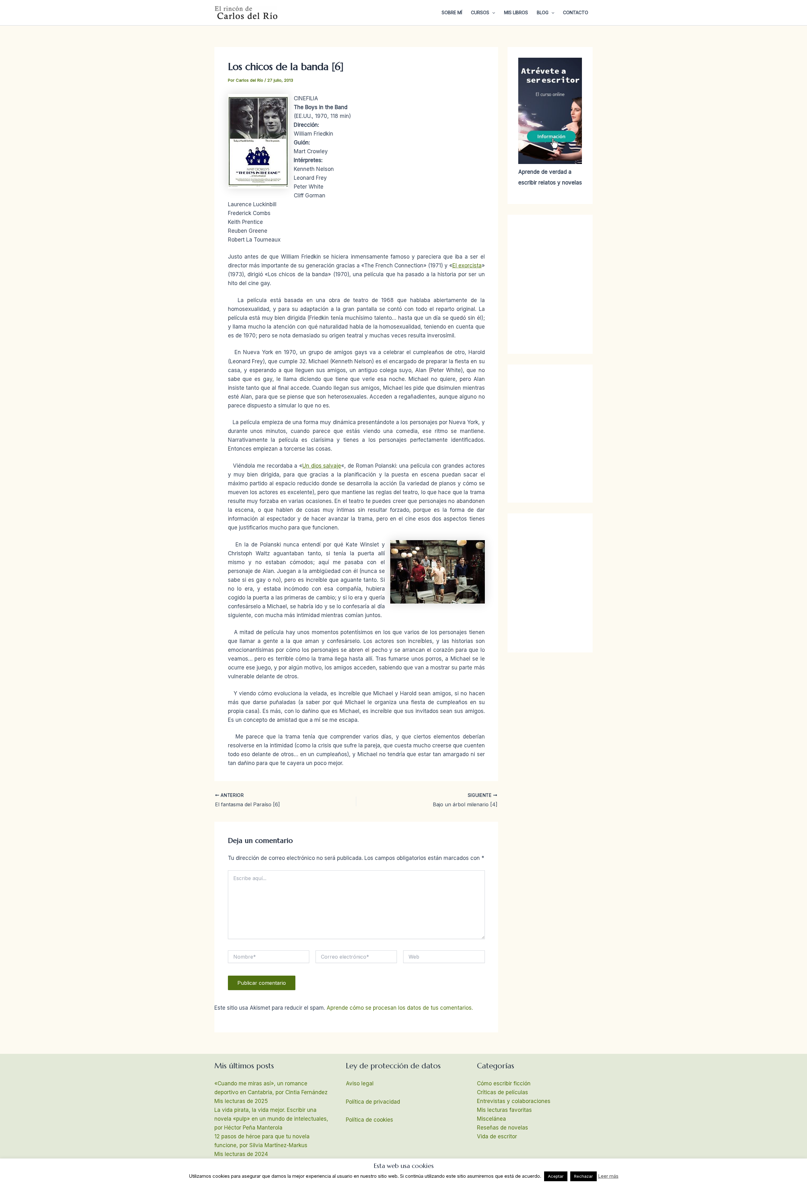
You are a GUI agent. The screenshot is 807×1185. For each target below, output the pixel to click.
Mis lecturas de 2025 (241, 1101)
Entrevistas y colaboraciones (513, 1101)
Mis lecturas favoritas (504, 1110)
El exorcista (467, 265)
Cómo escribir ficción (504, 1083)
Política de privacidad (373, 1102)
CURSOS (480, 12)
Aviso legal (360, 1083)
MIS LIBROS (516, 12)
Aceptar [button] (556, 1176)
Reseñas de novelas (502, 1127)
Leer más (608, 1176)
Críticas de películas (502, 1092)
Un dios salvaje (321, 466)
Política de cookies (369, 1120)
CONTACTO (575, 12)
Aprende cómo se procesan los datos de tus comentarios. (400, 1008)
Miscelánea (491, 1119)
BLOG (543, 12)
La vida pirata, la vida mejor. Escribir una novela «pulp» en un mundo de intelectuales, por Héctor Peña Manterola (271, 1119)
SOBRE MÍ (452, 12)
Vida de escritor (497, 1136)
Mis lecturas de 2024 (241, 1154)
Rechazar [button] (583, 1176)
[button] (492, 12)
